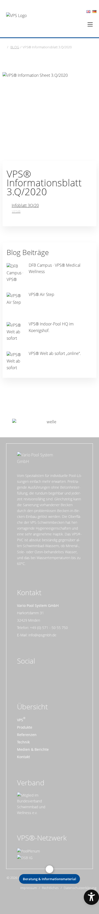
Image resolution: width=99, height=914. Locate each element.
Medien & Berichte (33, 749)
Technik (23, 742)
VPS (20, 719)
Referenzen (27, 734)
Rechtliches (50, 888)
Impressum (28, 888)
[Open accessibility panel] (91, 897)
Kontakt (23, 756)
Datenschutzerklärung (80, 888)
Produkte (24, 727)
